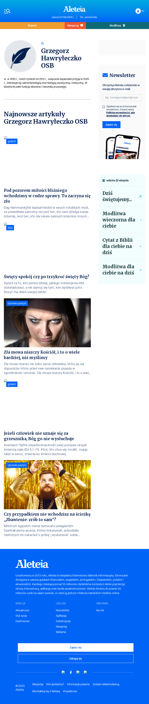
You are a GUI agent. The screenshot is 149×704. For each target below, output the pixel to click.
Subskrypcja (63, 621)
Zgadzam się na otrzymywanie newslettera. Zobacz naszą (121, 111)
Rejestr (32, 25)
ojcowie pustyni (17, 303)
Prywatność (70, 691)
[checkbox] (103, 107)
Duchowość (23, 621)
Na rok (100, 610)
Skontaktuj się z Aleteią (46, 691)
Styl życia (21, 615)
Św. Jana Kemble (88, 17)
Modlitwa (115, 25)
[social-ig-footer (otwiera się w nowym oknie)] (85, 672)
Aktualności (22, 610)
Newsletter (62, 610)
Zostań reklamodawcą (106, 684)
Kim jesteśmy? (55, 684)
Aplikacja (61, 615)
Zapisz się (111, 124)
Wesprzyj (73, 25)
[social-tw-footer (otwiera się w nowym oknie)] (78, 672)
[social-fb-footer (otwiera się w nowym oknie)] (71, 672)
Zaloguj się (75, 658)
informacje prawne (78, 684)
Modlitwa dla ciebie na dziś (118, 270)
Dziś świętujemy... (117, 196)
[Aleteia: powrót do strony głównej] (74, 9)
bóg (10, 227)
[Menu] (26, 11)
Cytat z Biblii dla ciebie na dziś (117, 246)
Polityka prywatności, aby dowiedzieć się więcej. (120, 114)
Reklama (61, 632)
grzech (12, 141)
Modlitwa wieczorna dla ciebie (118, 220)
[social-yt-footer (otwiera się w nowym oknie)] (63, 672)
